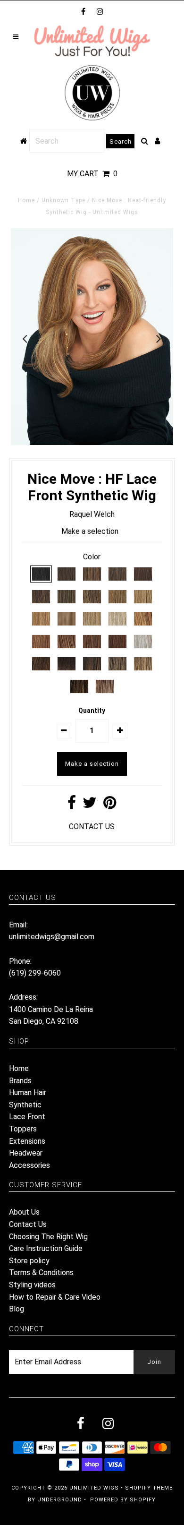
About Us (24, 1212)
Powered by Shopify (123, 1500)
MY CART (92, 173)
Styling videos (32, 1284)
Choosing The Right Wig (48, 1236)
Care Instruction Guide (46, 1248)
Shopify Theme (149, 1488)
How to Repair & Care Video (54, 1297)
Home (26, 200)
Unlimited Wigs (94, 1488)
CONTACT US (92, 826)
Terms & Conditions (41, 1272)
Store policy (29, 1260)
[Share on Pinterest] (109, 805)
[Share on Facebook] (71, 805)
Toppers (23, 1128)
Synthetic (25, 1104)
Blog (16, 1308)
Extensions (27, 1141)
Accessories (29, 1165)
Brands (20, 1080)
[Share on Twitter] (90, 805)
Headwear (25, 1152)
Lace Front (27, 1116)
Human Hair (27, 1092)
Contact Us (28, 1224)
